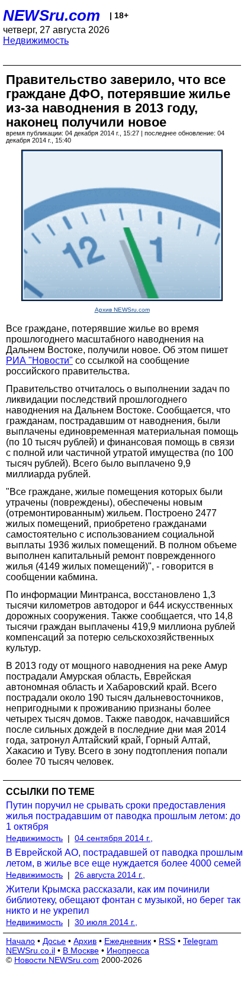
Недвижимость (36, 40)
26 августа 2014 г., (110, 874)
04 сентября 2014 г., (114, 838)
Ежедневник (127, 941)
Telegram (200, 941)
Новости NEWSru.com (56, 960)
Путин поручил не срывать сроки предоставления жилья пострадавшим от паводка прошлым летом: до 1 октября (123, 816)
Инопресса (128, 950)
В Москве (81, 950)
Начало (20, 941)
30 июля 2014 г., (106, 922)
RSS (167, 941)
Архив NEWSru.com (122, 309)
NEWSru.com (51, 15)
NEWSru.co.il (30, 950)
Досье (54, 941)
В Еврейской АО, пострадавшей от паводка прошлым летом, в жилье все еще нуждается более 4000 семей (124, 858)
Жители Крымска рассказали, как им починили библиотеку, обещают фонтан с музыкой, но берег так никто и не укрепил (123, 900)
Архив (85, 941)
